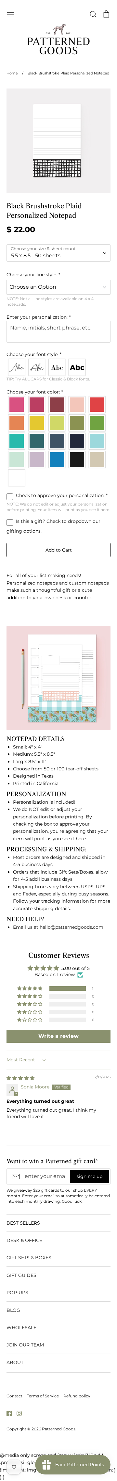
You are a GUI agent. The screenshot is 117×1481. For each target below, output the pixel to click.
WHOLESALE (21, 1327)
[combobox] (58, 253)
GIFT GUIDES (21, 1275)
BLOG (13, 1310)
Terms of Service (43, 1395)
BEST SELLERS (23, 1223)
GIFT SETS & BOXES (28, 1258)
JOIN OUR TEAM (25, 1345)
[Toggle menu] (10, 14)
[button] (58, 274)
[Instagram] (17, 1413)
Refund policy (76, 1395)
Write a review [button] (58, 1036)
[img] (20, 1078)
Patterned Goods (58, 1428)
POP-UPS (17, 1293)
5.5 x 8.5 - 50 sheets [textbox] (35, 255)
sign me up (89, 1176)
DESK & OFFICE (24, 1240)
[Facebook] (7, 1413)
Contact (14, 1395)
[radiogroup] (58, 367)
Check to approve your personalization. (61, 495)
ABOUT (14, 1362)
